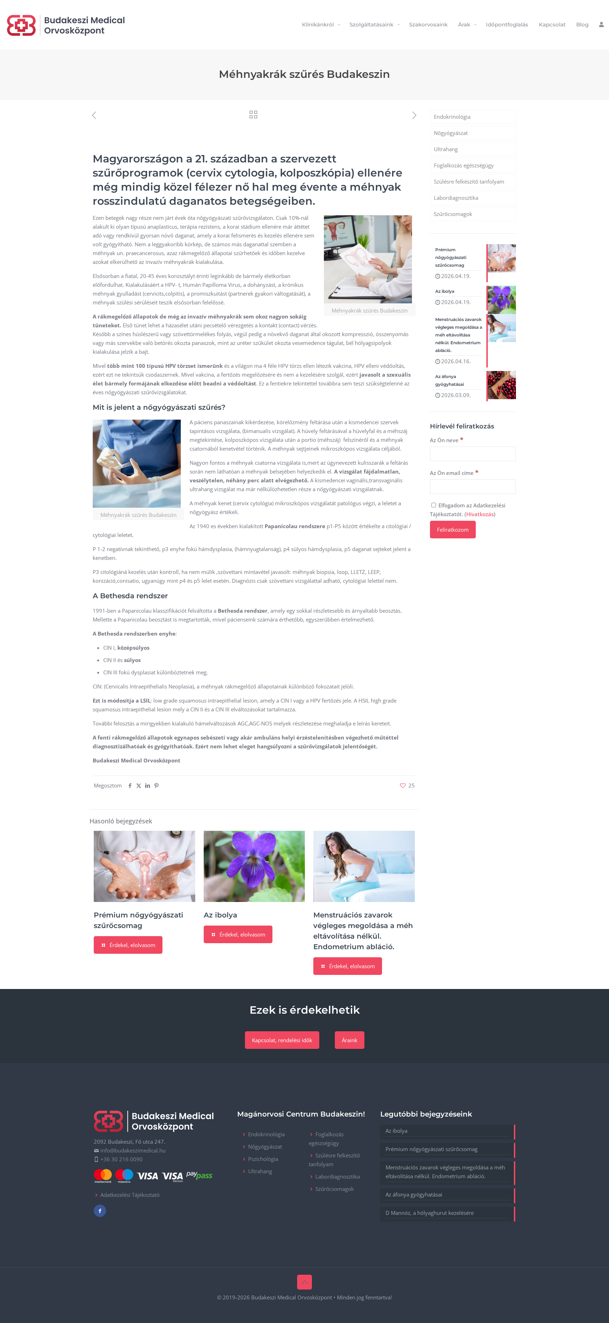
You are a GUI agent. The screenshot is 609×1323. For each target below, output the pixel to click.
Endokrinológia (452, 116)
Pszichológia (263, 1158)
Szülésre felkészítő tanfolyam (469, 181)
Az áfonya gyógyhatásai (414, 1194)
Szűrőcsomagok (453, 213)
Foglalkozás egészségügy (464, 165)
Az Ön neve (446, 439)
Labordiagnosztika (456, 197)
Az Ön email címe (454, 472)
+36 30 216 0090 (121, 1159)
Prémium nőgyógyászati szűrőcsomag (432, 1148)
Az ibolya (220, 915)
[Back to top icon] (304, 1282)
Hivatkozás (480, 514)
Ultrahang (446, 149)
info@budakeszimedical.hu (133, 1150)
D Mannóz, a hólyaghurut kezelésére (430, 1212)
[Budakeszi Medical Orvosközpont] (65, 24)
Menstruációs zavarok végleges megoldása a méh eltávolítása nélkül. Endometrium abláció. (445, 1172)
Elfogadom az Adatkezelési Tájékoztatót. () (467, 510)
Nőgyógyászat (451, 132)
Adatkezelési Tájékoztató (130, 1194)
